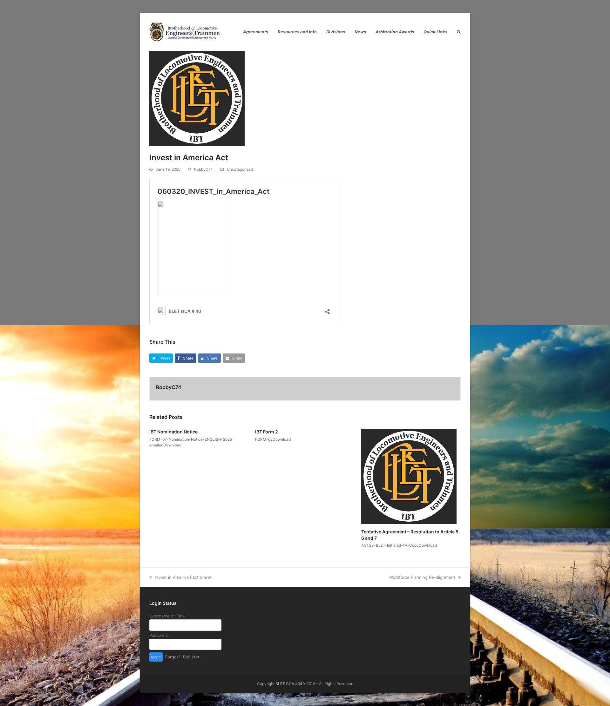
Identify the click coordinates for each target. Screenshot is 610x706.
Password (159, 635)
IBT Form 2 (266, 431)
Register (191, 656)
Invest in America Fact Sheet (183, 577)
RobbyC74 (203, 169)
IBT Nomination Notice (173, 431)
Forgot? (172, 656)
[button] (161, 358)
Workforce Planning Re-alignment (422, 577)
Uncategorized (240, 169)
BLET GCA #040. (290, 683)
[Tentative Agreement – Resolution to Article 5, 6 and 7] (409, 475)
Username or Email (167, 615)
